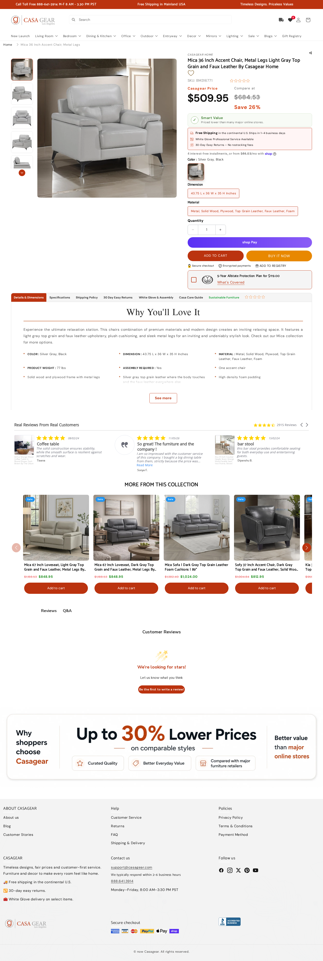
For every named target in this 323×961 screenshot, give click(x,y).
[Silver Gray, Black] (196, 171)
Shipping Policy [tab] (87, 297)
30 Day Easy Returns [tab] (117, 297)
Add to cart (56, 588)
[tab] (255, 297)
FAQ (114, 834)
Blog (7, 826)
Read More (44, 465)
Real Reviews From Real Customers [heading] (46, 425)
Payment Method (233, 834)
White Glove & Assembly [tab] (155, 297)
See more (163, 398)
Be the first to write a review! (161, 689)
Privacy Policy (231, 817)
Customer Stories (18, 834)
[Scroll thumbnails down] (22, 173)
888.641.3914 (122, 881)
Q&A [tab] (67, 610)
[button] (308, 20)
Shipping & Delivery (128, 843)
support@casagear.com (131, 867)
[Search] (73, 19)
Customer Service (126, 817)
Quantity (196, 220)
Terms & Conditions (236, 826)
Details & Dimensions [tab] (29, 297)
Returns (117, 826)
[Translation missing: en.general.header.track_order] (281, 19)
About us (11, 817)
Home (7, 45)
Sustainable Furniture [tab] (224, 297)
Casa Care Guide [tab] (191, 297)
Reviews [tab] (49, 610)
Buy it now (279, 256)
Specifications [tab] (59, 297)
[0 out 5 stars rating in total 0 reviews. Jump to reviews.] (241, 81)
